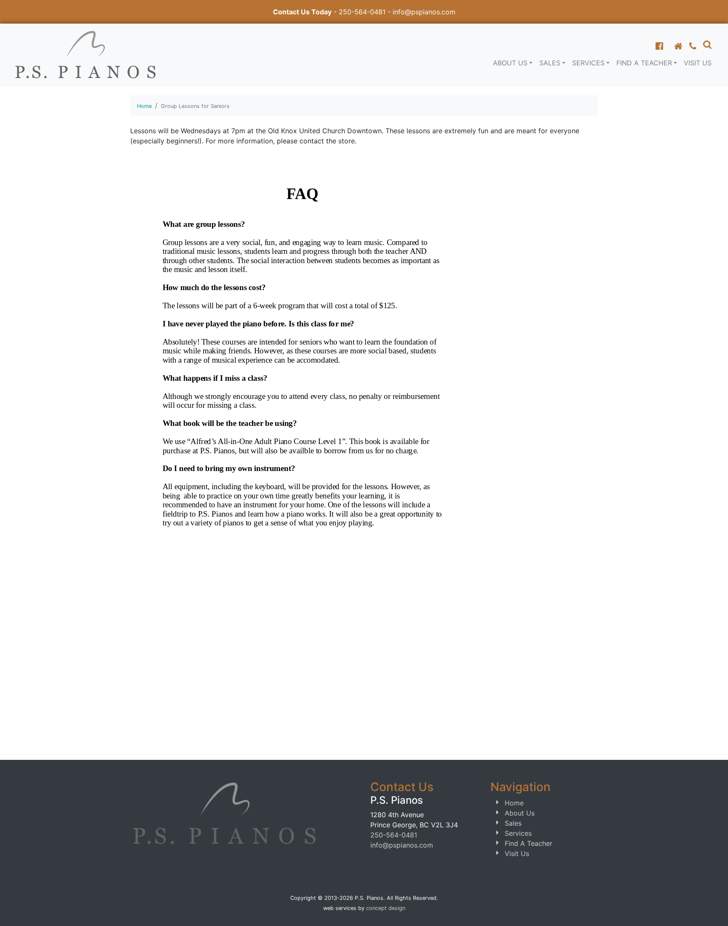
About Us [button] (510, 63)
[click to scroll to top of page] (712, 909)
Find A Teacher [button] (644, 63)
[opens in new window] (659, 46)
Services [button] (588, 63)
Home (144, 106)
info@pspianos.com (424, 12)
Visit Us (698, 63)
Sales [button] (549, 63)
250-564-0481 (362, 12)
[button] (707, 44)
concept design (385, 908)
